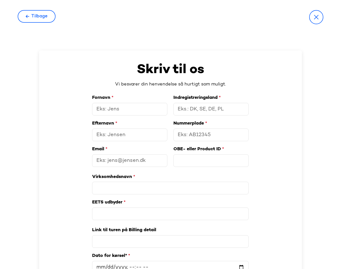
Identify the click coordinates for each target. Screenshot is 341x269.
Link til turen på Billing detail (124, 230)
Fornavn (102, 97)
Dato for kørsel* (111, 255)
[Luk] (316, 17)
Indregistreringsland (196, 97)
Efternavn (104, 123)
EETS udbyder (108, 202)
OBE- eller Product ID (198, 149)
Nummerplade (190, 123)
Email (99, 149)
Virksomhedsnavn (113, 176)
